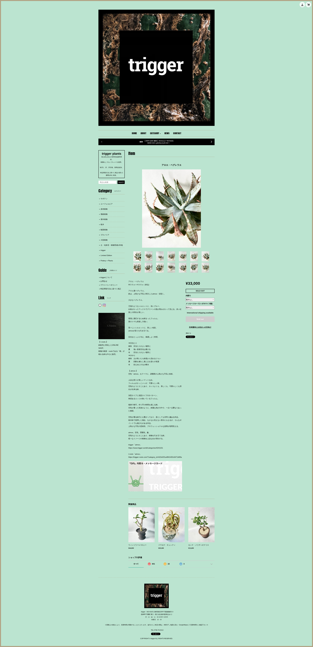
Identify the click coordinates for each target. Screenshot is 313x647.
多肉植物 (104, 209)
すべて (136, 564)
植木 (102, 224)
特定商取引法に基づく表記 (110, 289)
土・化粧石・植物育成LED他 (112, 245)
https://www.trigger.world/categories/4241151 (145, 448)
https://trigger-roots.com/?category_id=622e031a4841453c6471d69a (155, 457)
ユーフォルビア (107, 204)
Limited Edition (106, 255)
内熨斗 (188, 296)
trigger (103, 250)
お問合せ (103, 281)
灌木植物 (104, 219)
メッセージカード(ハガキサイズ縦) (199, 304)
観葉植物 (104, 230)
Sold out (200, 319)
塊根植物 (104, 214)
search (121, 182)
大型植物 (104, 240)
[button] (155, 133)
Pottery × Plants (107, 261)
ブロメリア (105, 235)
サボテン (104, 199)
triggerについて (106, 277)
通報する (188, 333)
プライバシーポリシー (108, 285)
